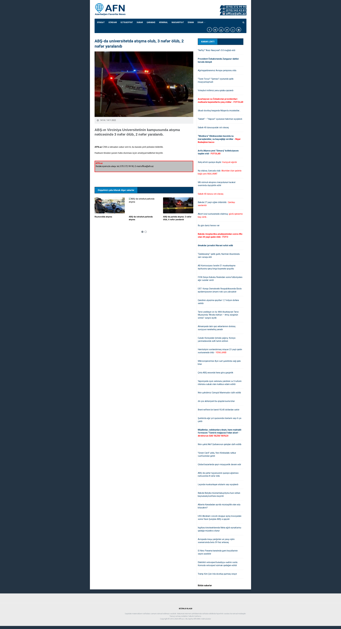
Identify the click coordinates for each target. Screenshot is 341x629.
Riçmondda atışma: (103, 217)
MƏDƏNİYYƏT (178, 22)
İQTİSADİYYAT (127, 22)
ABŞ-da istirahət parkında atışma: (141, 218)
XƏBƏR (140, 22)
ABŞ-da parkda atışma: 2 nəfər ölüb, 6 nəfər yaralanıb (177, 218)
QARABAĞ (151, 22)
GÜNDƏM (112, 22)
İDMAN (191, 22)
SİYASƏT (101, 22)
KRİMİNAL (163, 22)
